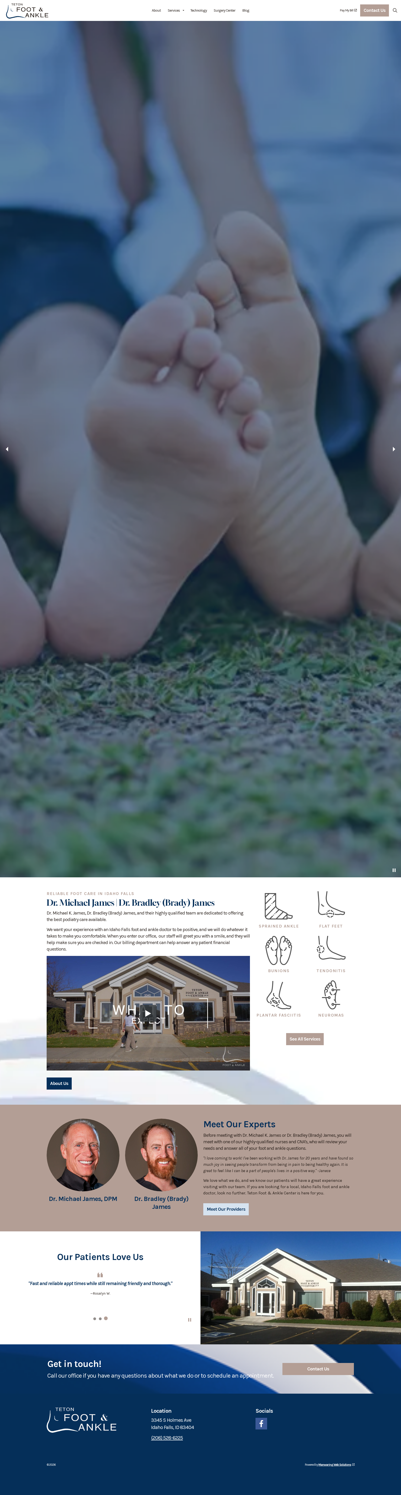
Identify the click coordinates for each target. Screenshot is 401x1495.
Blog (245, 10)
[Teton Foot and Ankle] (27, 10)
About (156, 10)
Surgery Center (224, 10)
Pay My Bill (346, 10)
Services (174, 10)
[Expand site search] (395, 10)
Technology (198, 10)
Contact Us (374, 10)
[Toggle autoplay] (394, 1488)
